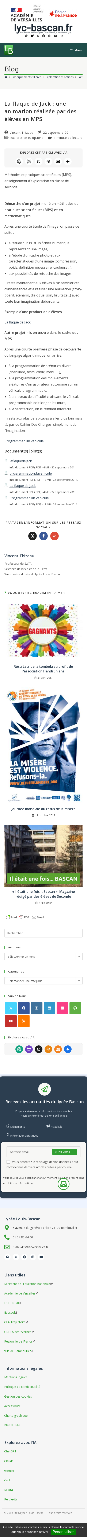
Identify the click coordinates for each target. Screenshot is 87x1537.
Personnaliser (63, 1532)
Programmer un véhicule (24, 441)
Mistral (58, 161)
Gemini (68, 161)
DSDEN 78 (11, 1303)
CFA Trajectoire (15, 1322)
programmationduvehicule (31, 473)
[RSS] (24, 1021)
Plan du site (12, 1425)
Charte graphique (16, 1416)
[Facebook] (24, 1008)
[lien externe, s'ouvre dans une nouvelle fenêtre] (28, 13)
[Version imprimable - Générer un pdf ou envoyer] (24, 917)
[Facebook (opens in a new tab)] (43, 36)
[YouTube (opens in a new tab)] (56, 36)
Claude (48, 161)
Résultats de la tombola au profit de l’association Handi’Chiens (43, 669)
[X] (11, 1008)
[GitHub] (75, 1008)
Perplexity (29, 161)
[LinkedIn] (49, 1008)
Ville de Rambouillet (17, 1351)
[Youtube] (11, 1021)
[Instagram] (36, 1008)
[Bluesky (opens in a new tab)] (32, 36)
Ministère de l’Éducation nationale (27, 1284)
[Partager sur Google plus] (54, 536)
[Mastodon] (7, 1257)
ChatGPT (19, 161)
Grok (38, 161)
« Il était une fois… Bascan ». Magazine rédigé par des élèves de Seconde (43, 894)
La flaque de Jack (17, 322)
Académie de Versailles (19, 1293)
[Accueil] (6, 77)
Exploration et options (26, 138)
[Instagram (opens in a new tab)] (49, 36)
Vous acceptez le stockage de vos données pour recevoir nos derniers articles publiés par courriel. (42, 1164)
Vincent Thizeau (21, 132)
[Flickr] (62, 1008)
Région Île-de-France (18, 1341)
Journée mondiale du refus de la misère (43, 809)
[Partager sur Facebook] (43, 536)
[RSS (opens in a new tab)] (61, 36)
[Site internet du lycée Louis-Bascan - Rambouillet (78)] (43, 28)
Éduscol (9, 1312)
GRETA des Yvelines (17, 1332)
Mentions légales (15, 1377)
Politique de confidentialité (22, 1387)
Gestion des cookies (18, 1396)
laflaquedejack (21, 461)
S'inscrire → (64, 1151)
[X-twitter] (16, 1257)
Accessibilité (12, 1406)
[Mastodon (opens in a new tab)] (26, 36)
